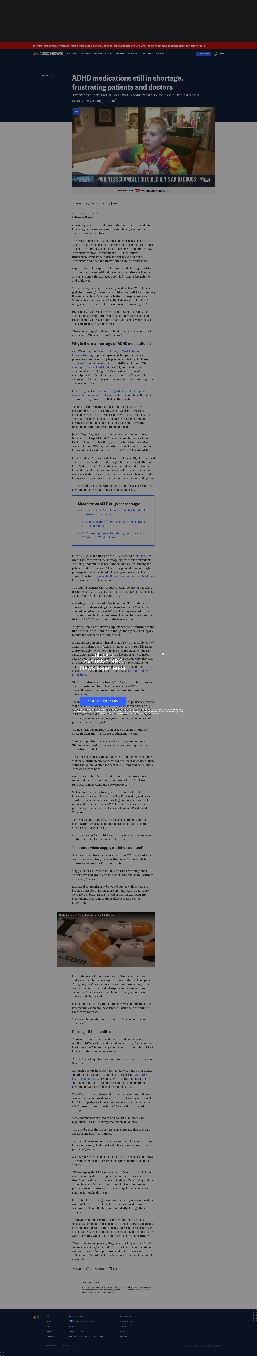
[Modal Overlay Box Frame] (128, 678)
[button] (184, 645)
